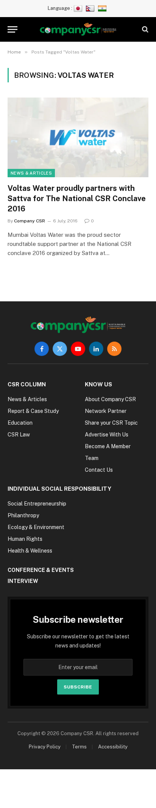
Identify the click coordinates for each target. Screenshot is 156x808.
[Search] (144, 29)
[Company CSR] (78, 29)
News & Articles (31, 173)
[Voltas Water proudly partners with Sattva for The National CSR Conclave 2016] (78, 137)
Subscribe (78, 687)
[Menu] (12, 29)
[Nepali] (91, 8)
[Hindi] (103, 8)
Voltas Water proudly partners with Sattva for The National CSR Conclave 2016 (77, 198)
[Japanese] (78, 8)
